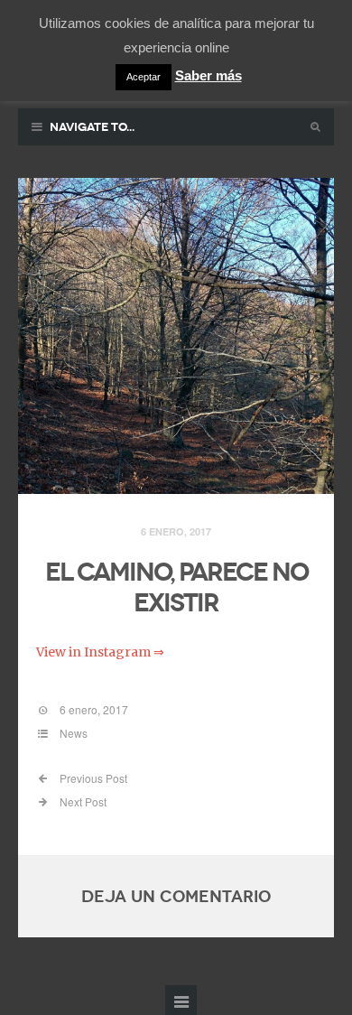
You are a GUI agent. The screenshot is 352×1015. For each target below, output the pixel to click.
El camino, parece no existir (176, 587)
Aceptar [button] (143, 76)
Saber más (208, 75)
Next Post (82, 801)
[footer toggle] (181, 1000)
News (74, 732)
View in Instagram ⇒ (100, 652)
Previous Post (92, 778)
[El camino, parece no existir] (176, 336)
